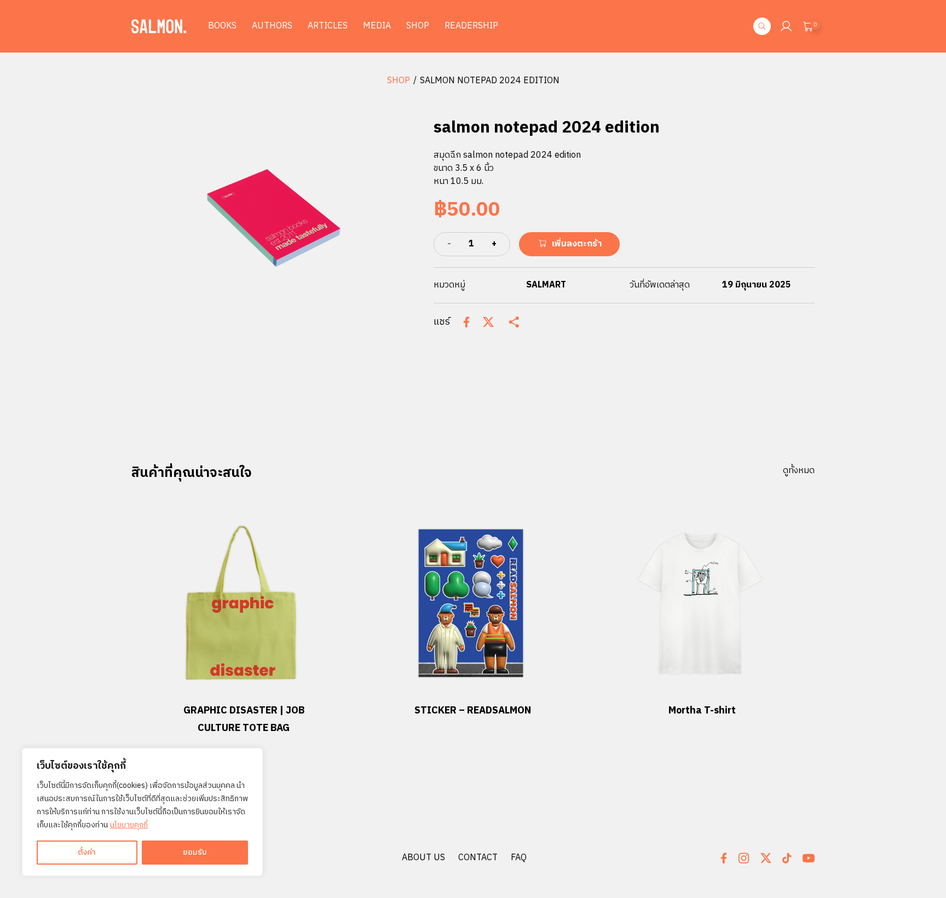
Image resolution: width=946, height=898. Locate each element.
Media (377, 26)
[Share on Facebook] (466, 321)
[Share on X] (488, 321)
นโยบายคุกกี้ (129, 825)
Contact (478, 857)
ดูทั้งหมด (799, 471)
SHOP (398, 81)
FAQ (519, 857)
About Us (423, 857)
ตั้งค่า (87, 852)
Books (222, 26)
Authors (272, 26)
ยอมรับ (195, 852)
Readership (471, 26)
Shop (417, 26)
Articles (328, 26)
